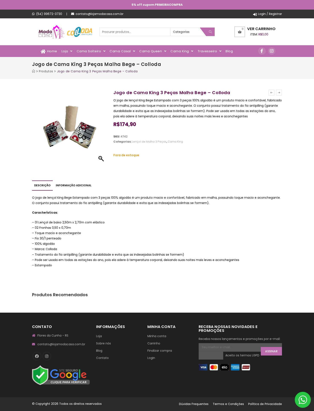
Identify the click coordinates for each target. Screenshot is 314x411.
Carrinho (153, 343)
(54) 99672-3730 (49, 14)
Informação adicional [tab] (73, 185)
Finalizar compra (159, 350)
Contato (102, 358)
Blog (99, 350)
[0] (239, 32)
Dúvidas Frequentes (193, 404)
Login (151, 358)
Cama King (175, 142)
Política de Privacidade (265, 404)
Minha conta (156, 336)
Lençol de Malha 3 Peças (149, 142)
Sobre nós (103, 343)
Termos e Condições (228, 404)
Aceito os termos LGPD (242, 355)
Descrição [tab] (42, 185)
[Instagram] (272, 51)
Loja (99, 336)
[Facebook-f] (262, 51)
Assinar (271, 351)
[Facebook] (37, 356)
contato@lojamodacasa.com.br (99, 14)
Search (210, 32)
